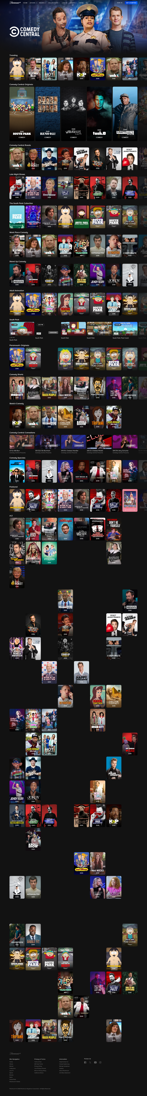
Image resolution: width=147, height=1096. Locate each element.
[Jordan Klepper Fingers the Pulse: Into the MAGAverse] (65, 815)
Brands (11, 1075)
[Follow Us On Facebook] (85, 1062)
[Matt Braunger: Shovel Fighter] (49, 863)
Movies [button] (42, 3)
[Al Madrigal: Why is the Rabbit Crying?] (65, 529)
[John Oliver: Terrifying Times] (130, 791)
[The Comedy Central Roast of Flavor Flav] (97, 624)
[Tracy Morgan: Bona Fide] (81, 1006)
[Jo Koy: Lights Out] (33, 791)
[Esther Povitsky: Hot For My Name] (17, 720)
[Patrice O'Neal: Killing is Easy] (49, 911)
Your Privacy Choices (40, 1068)
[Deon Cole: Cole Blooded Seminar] (49, 696)
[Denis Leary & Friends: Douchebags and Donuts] (33, 696)
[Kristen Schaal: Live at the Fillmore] (17, 839)
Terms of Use (38, 1062)
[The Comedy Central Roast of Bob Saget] (33, 624)
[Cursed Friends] (130, 648)
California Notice (39, 1073)
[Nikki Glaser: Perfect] (97, 887)
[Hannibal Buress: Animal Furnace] (113, 720)
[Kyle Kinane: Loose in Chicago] (97, 839)
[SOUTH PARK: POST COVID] (130, 935)
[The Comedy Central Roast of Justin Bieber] (130, 624)
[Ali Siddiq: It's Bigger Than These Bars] (81, 529)
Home (25, 3)
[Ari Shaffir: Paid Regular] (81, 553)
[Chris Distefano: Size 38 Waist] (81, 600)
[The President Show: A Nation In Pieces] (113, 911)
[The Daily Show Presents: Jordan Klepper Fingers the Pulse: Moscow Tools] (81, 815)
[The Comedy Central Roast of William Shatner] (49, 648)
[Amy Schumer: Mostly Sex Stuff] (33, 553)
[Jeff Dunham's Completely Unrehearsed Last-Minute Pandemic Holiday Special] (17, 768)
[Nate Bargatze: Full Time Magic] (17, 887)
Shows (11, 1064)
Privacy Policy (38, 1066)
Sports (11, 1073)
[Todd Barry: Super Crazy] (49, 1006)
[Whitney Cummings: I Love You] (97, 1030)
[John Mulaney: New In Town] (97, 791)
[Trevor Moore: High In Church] (97, 1006)
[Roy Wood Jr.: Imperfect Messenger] (65, 935)
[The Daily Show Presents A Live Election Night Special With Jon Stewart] (49, 672)
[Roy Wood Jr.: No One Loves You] (81, 935)
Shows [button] (33, 3)
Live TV (64, 3)
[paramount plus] (15, 2)
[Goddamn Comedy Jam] (81, 720)
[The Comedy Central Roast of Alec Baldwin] (17, 624)
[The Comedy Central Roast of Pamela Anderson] (17, 648)
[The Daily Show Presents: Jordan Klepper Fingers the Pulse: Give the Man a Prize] (113, 983)
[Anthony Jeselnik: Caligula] (65, 553)
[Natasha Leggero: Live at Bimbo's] (130, 863)
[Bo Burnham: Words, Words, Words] (65, 577)
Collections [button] (53, 3)
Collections (13, 1068)
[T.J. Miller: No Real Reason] (49, 983)
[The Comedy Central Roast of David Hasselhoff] (81, 624)
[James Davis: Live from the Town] (97, 744)
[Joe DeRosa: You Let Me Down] (49, 791)
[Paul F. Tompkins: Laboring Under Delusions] (65, 911)
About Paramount (64, 1070)
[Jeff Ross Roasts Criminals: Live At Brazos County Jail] (81, 768)
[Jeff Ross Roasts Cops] (65, 768)
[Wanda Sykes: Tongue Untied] (81, 1030)
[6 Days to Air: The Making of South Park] (17, 529)
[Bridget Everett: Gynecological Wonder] (81, 577)
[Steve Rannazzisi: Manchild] (17, 983)
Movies (11, 1066)
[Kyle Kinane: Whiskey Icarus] (113, 839)
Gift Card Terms (38, 1064)
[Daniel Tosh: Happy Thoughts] (81, 672)
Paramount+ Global (15, 1081)
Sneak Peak (13, 1079)
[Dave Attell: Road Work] (97, 672)
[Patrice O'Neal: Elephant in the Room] (33, 911)
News (81, 3)
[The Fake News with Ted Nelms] (65, 720)
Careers (61, 1068)
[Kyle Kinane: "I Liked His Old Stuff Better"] (81, 839)
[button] (17, 69)
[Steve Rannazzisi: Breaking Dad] (130, 959)
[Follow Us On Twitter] (90, 1062)
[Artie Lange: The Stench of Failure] (97, 553)
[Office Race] (130, 887)
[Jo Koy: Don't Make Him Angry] (17, 791)
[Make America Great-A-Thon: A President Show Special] (17, 863)
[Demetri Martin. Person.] (130, 672)
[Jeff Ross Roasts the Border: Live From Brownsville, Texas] (97, 768)
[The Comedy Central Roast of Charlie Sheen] (65, 624)
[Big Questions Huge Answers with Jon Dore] (49, 577)
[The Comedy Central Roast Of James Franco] (113, 624)
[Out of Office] (17, 911)
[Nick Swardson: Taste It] (81, 887)
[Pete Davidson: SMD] (81, 911)
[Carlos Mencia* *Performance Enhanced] (17, 600)
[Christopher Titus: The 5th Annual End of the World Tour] (113, 600)
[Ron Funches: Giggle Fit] (33, 935)
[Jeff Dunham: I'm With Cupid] (130, 744)
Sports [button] (73, 3)
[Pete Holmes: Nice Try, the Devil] (97, 911)
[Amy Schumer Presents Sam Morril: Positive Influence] (17, 553)
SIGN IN (119, 2)
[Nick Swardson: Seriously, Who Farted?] (65, 887)
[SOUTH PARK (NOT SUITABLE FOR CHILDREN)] (49, 959)
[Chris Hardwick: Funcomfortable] (97, 600)
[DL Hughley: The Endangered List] (33, 672)
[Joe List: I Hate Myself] (65, 791)
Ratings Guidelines (64, 1066)
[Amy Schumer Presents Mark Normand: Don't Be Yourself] (113, 529)
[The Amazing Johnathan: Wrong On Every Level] (97, 529)
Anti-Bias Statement (64, 1073)
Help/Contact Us (63, 1062)
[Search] (87, 3)
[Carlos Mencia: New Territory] (33, 600)
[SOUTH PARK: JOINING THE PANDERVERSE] (33, 959)
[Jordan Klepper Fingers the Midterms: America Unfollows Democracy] (49, 815)
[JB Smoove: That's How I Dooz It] (81, 744)
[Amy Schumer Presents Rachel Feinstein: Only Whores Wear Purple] (130, 529)
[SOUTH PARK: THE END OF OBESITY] (65, 959)
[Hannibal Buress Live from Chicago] (130, 720)
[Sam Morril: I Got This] (81, 959)
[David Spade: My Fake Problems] (113, 672)
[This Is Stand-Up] (17, 1006)
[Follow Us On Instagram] (100, 1062)
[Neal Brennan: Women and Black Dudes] (49, 887)
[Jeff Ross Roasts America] (49, 768)
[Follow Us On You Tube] (95, 1062)
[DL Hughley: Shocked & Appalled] (17, 672)
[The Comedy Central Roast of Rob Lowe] (33, 648)
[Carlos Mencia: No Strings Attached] (49, 600)
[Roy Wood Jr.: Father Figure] (49, 935)
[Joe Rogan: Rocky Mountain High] (81, 791)
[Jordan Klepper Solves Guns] (17, 815)
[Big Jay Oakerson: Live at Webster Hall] (33, 577)
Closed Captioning (64, 1064)
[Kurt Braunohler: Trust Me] (49, 839)
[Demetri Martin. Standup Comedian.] (17, 696)
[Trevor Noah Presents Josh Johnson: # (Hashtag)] (130, 1006)
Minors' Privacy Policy (40, 1070)
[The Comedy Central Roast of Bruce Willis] (49, 624)
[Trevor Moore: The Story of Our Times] (113, 1006)
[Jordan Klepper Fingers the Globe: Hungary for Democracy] (33, 815)
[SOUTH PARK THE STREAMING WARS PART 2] (17, 959)
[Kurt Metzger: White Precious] (65, 839)
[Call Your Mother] (130, 577)
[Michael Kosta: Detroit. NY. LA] (65, 863)
